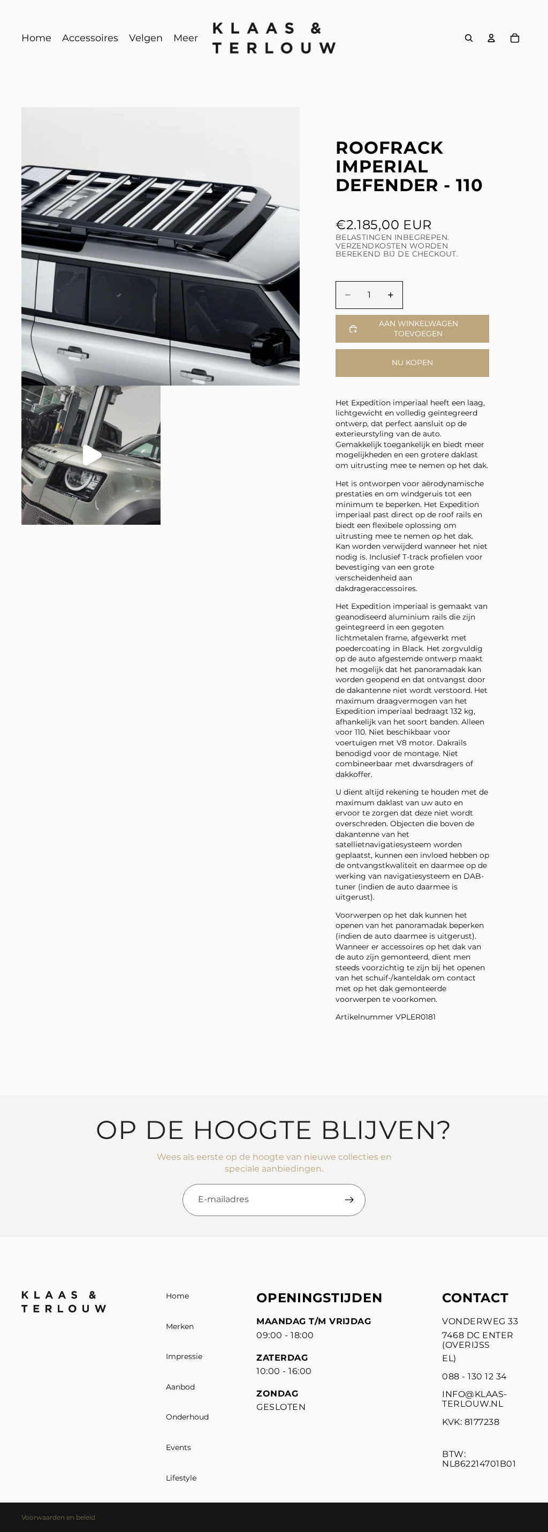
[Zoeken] (469, 38)
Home (177, 1296)
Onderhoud (187, 1417)
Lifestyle (181, 1477)
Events (178, 1447)
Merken (180, 1326)
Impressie (184, 1356)
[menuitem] (185, 38)
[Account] (491, 38)
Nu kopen (412, 362)
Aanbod (180, 1387)
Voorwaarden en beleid (58, 1517)
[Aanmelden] (349, 1200)
